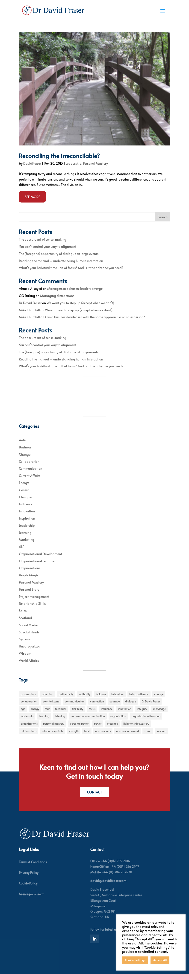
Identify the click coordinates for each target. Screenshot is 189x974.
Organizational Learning (37, 561)
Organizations (29, 568)
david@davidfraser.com (108, 880)
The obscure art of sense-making (42, 239)
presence (112, 723)
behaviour (117, 694)
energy (35, 709)
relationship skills (52, 731)
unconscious (103, 731)
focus (92, 709)
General (24, 490)
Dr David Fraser (30, 303)
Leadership (73, 163)
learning (44, 716)
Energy (24, 483)
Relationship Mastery (136, 723)
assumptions (28, 694)
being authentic (139, 694)
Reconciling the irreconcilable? (59, 155)
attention (47, 694)
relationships (28, 731)
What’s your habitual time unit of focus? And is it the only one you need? (71, 268)
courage (114, 701)
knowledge (159, 709)
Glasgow (25, 497)
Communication (30, 468)
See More (32, 196)
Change (24, 454)
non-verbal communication (88, 716)
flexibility (77, 709)
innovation (124, 709)
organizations (29, 723)
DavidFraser (32, 163)
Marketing (26, 539)
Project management (34, 596)
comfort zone (51, 701)
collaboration (29, 701)
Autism (24, 440)
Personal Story (29, 589)
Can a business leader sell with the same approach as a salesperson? (95, 317)
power (97, 723)
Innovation (27, 511)
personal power (79, 723)
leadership (27, 716)
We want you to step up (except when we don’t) (80, 303)
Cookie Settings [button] (135, 960)
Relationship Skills (32, 603)
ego (23, 709)
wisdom (161, 731)
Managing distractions (57, 295)
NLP (21, 546)
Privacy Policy (28, 872)
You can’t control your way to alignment (47, 246)
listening (60, 716)
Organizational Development (40, 554)
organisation (118, 716)
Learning (25, 532)
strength (73, 731)
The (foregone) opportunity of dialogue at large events (58, 253)
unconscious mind (127, 731)
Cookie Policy (28, 883)
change (158, 694)
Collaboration (29, 461)
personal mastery (53, 723)
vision (147, 731)
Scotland (25, 618)
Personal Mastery (95, 163)
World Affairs (29, 660)
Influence (25, 504)
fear (47, 709)
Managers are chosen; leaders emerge (75, 288)
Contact (94, 792)
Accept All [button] (160, 960)
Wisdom (25, 653)
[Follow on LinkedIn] (94, 939)
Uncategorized (29, 646)
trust (87, 731)
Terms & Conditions (33, 862)
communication (75, 701)
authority (84, 694)
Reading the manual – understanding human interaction (61, 261)
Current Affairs (29, 475)
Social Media (28, 625)
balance (101, 694)
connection (97, 701)
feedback (60, 709)
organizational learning (146, 716)
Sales (23, 610)
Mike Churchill (29, 310)
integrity (142, 709)
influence (106, 709)
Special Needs (29, 632)
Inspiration (27, 518)
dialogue (130, 701)
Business (25, 447)
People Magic (29, 575)
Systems (24, 639)
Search (163, 217)
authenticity (66, 694)
